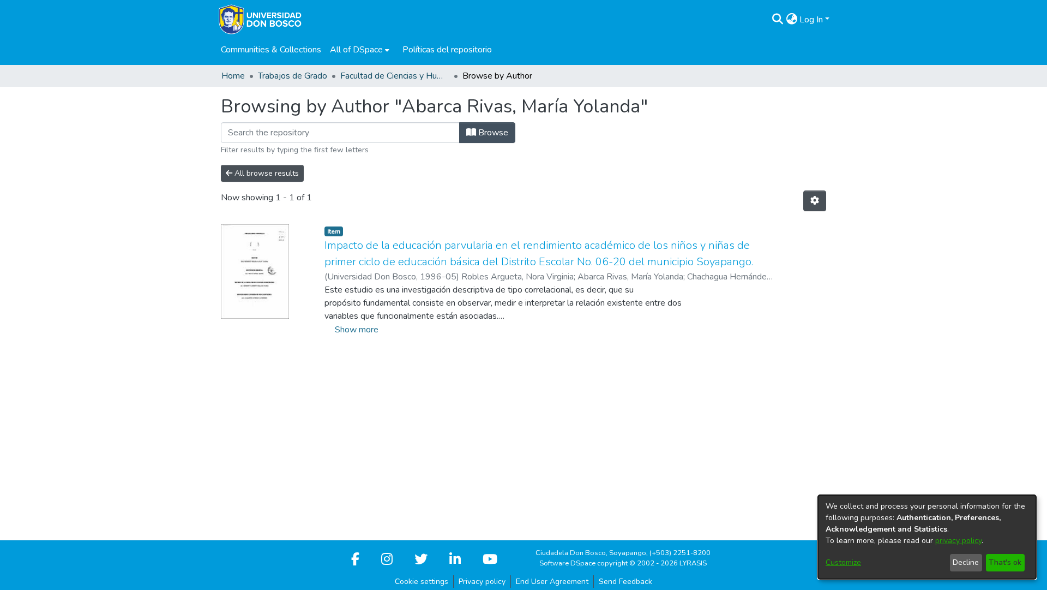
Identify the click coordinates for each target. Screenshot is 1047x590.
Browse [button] (492, 133)
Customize (843, 562)
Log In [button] (812, 20)
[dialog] (927, 537)
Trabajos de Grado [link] (292, 76)
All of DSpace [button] (356, 50)
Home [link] (233, 76)
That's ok (1005, 562)
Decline (966, 562)
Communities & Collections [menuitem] (271, 50)
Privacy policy (482, 581)
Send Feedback (625, 581)
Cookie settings (421, 581)
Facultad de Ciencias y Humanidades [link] (394, 76)
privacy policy (958, 540)
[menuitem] (359, 49)
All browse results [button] (265, 173)
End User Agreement (552, 581)
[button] (777, 19)
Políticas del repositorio (447, 50)
